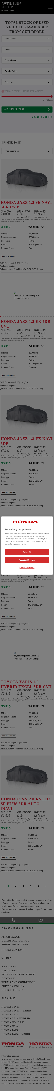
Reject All (27, 552)
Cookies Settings (27, 568)
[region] (27, 545)
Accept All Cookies (27, 560)
